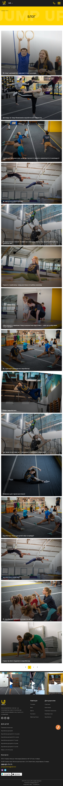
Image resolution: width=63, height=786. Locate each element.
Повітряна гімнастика (50, 710)
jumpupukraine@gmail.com (8, 766)
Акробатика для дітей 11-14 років (10, 734)
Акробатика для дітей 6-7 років (9, 740)
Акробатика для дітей (7, 730)
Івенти (32, 710)
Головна (32, 704)
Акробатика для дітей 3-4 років (9, 746)
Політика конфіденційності (31, 782)
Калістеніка (48, 707)
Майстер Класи (34, 717)
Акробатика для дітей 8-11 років (10, 737)
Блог (31, 707)
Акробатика (48, 717)
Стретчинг (47, 704)
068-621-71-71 (6, 764)
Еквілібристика (49, 714)
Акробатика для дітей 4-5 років (9, 743)
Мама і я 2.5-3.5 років (7, 749)
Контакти (32, 714)
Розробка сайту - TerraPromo (31, 784)
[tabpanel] (31, 53)
